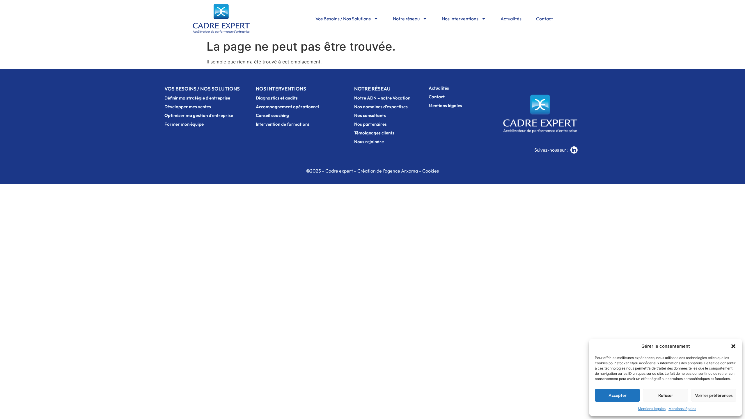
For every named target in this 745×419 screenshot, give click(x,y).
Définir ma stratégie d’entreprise (197, 98)
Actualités (511, 19)
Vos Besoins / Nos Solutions (343, 19)
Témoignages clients (374, 133)
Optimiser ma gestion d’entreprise (198, 115)
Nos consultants (370, 115)
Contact (544, 19)
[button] (733, 346)
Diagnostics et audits (277, 98)
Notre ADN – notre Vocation (382, 98)
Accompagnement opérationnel (287, 106)
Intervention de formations (283, 124)
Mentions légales (652, 408)
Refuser (665, 395)
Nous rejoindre (369, 141)
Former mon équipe (184, 124)
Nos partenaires (370, 124)
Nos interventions (460, 19)
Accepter (618, 395)
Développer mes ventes (187, 106)
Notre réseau (406, 19)
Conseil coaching (272, 115)
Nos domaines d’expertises (381, 106)
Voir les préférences (713, 395)
